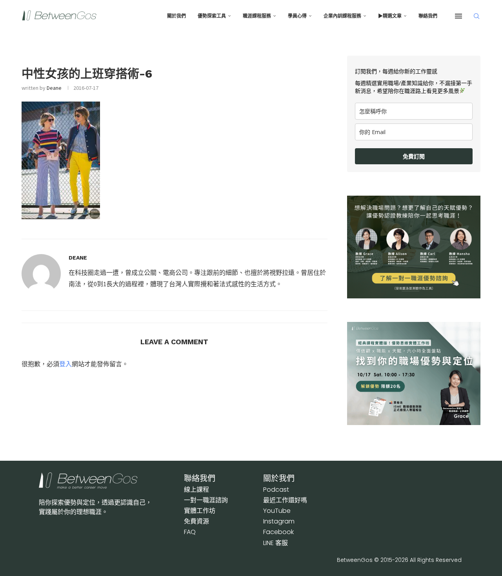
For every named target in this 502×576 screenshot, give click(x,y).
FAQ (190, 531)
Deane (54, 87)
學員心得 (297, 16)
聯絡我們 (427, 16)
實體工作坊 (199, 510)
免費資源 (196, 521)
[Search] (476, 16)
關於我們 (176, 16)
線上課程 (196, 489)
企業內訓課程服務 (342, 16)
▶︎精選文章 (390, 16)
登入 (65, 364)
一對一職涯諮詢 (206, 500)
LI (275, 542)
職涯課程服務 (257, 16)
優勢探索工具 (212, 16)
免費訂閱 (414, 156)
